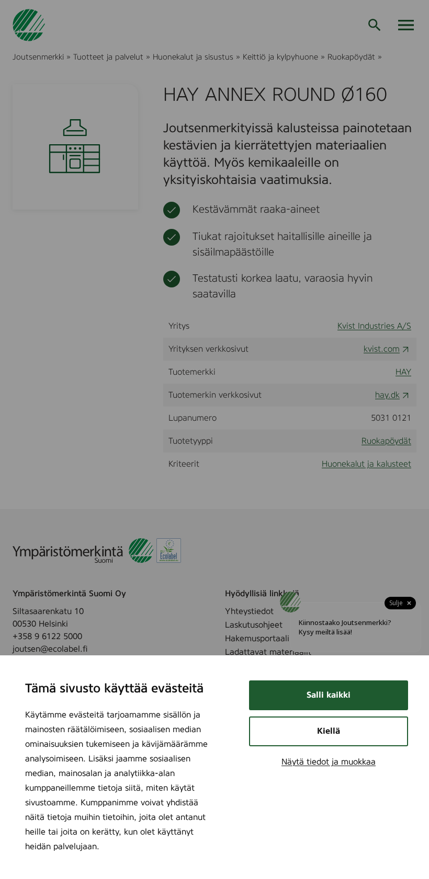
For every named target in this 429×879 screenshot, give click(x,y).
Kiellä (328, 731)
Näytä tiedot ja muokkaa (328, 762)
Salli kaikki (329, 695)
